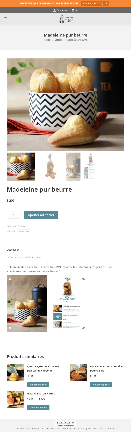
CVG (83, 428)
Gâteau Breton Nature (41, 393)
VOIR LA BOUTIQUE (95, 3)
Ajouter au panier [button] (38, 384)
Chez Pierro (108, 428)
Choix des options (38, 407)
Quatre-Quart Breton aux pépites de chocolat (43, 368)
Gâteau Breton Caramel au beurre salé (106, 368)
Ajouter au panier (41, 215)
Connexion (62, 10)
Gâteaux (22, 226)
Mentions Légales (70, 428)
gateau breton (24, 231)
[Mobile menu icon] (5, 19)
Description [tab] (13, 249)
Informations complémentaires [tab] (24, 257)
